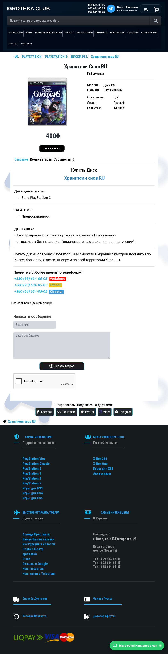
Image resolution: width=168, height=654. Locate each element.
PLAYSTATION (31, 57)
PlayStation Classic (36, 464)
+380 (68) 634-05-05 (30, 292)
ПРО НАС (13, 44)
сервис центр (149, 33)
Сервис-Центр (33, 549)
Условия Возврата (34, 616)
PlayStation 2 (32, 469)
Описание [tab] (21, 159)
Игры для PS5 (33, 498)
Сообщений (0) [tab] (64, 159)
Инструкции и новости (39, 544)
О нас (26, 559)
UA (146, 9)
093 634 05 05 (96, 8)
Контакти (26, 44)
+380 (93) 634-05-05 (30, 285)
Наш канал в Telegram (39, 574)
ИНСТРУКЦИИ (117, 33)
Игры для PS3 (33, 488)
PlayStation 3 (32, 473)
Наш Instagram (33, 569)
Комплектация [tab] (41, 159)
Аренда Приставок (36, 534)
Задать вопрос (64, 366)
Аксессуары (102, 473)
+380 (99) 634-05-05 (30, 279)
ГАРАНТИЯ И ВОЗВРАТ (39, 437)
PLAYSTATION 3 (56, 57)
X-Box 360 (100, 459)
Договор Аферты (104, 616)
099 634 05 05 (96, 12)
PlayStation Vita (34, 459)
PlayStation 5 (32, 483)
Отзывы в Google (35, 564)
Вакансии (132, 33)
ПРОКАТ (69, 33)
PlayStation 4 (32, 478)
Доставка (30, 554)
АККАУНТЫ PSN (84, 33)
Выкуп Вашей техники (38, 539)
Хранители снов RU (105, 57)
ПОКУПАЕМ (101, 33)
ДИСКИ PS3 (79, 57)
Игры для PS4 (33, 493)
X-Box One (100, 464)
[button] (137, 645)
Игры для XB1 (103, 469)
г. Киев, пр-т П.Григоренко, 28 (114, 539)
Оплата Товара (102, 598)
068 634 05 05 (96, 5)
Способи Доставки (35, 598)
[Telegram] (111, 9)
